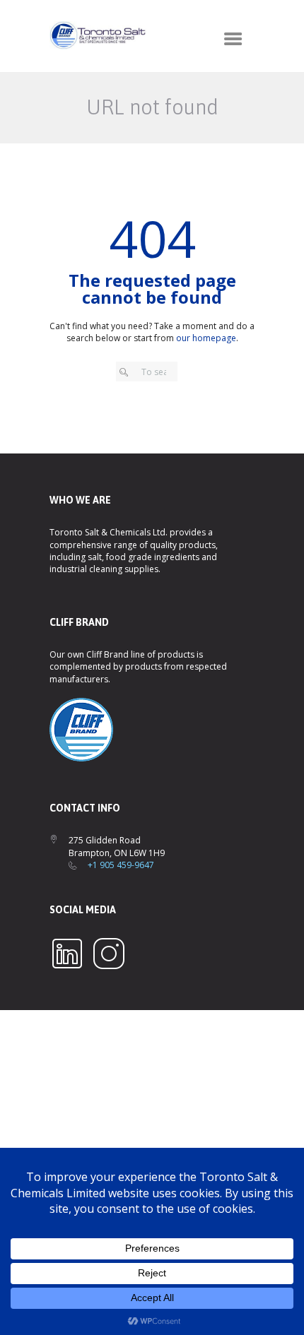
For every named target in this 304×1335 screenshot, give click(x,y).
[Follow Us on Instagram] (109, 942)
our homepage (206, 338)
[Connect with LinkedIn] (67, 942)
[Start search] (126, 372)
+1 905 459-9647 (121, 865)
